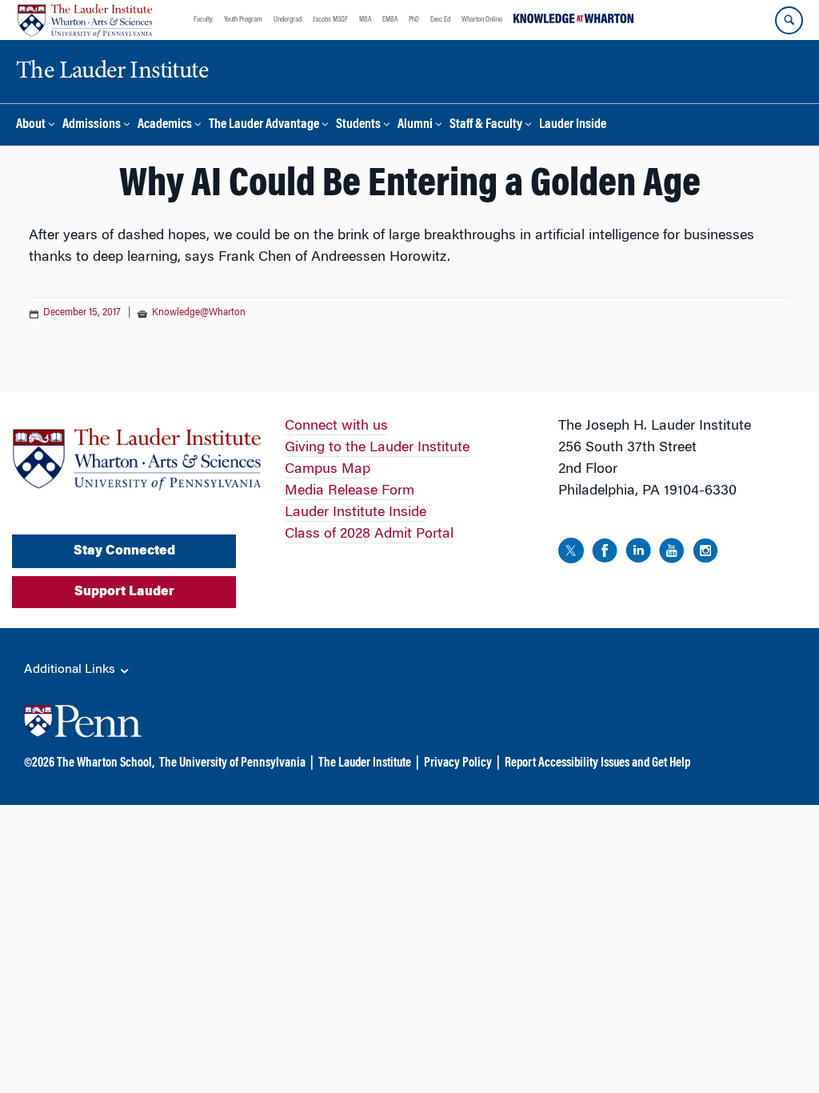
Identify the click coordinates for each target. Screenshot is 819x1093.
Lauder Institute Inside (355, 513)
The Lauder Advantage (264, 125)
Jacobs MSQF (330, 20)
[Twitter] (571, 554)
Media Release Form (349, 491)
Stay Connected (124, 551)
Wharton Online (481, 20)
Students (358, 125)
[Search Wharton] (789, 20)
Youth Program (243, 20)
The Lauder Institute (364, 763)
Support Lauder (124, 592)
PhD (414, 20)
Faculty (203, 20)
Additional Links (71, 669)
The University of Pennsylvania (232, 763)
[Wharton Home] (85, 20)
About (31, 125)
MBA (365, 20)
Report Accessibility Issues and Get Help (597, 763)
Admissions (91, 125)
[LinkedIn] (638, 554)
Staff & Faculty (485, 125)
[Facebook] (604, 554)
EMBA (390, 20)
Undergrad (288, 20)
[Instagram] (705, 554)
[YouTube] (672, 554)
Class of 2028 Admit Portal (369, 534)
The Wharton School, (105, 763)
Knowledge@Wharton (199, 313)
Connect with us (336, 426)
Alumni (415, 125)
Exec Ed (440, 20)
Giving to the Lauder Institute (377, 448)
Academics (165, 125)
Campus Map (327, 469)
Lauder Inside (572, 125)
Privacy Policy (458, 763)
